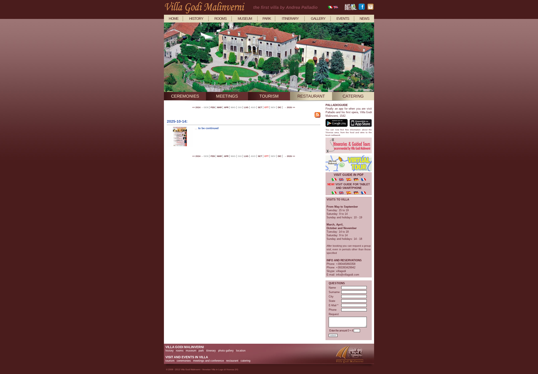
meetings (227, 96)
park (266, 19)
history (196, 19)
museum (245, 19)
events (342, 19)
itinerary (290, 19)
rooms (220, 19)
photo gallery (226, 350)
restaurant (311, 96)
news (364, 19)
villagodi (341, 271)
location (240, 350)
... (196, 128)
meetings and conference (208, 360)
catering (353, 96)
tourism (269, 96)
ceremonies (185, 96)
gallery (318, 19)
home (173, 19)
